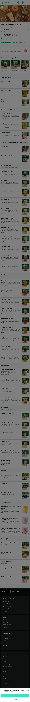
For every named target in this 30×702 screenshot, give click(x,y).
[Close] (28, 691)
